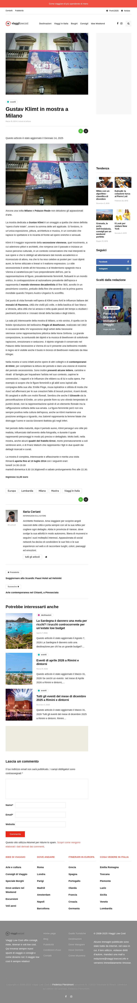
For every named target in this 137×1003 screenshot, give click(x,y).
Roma (40, 867)
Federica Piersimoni (63, 984)
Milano (42, 490)
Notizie (127, 11)
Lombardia (27, 490)
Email (9, 814)
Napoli (40, 901)
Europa (12, 490)
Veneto (104, 901)
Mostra (55, 490)
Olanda (72, 888)
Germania (74, 908)
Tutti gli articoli (32, 557)
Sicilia (103, 894)
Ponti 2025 (114, 11)
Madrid (41, 888)
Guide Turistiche (77, 933)
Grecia (72, 867)
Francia (72, 894)
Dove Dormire (75, 950)
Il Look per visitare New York (121, 226)
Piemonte (105, 881)
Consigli (84, 23)
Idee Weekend (98, 23)
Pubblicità (19, 10)
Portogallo (74, 881)
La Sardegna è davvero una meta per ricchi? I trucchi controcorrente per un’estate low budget (61, 624)
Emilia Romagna (109, 867)
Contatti (9, 10)
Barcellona (43, 908)
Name (9, 805)
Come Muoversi (76, 955)
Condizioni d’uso (52, 950)
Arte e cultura (13, 867)
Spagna (72, 874)
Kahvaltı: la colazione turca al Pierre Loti (122, 194)
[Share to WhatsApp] (80, 131)
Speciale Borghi (15, 881)
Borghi (74, 23)
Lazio (103, 888)
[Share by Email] (86, 131)
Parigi (40, 881)
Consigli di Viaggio (16, 874)
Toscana (105, 874)
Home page (49, 933)
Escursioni (12, 899)
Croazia (72, 901)
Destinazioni (45, 23)
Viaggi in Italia (61, 23)
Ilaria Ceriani (32, 511)
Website (10, 824)
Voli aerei (11, 906)
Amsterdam (43, 894)
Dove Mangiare (76, 944)
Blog (45, 939)
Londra (41, 874)
